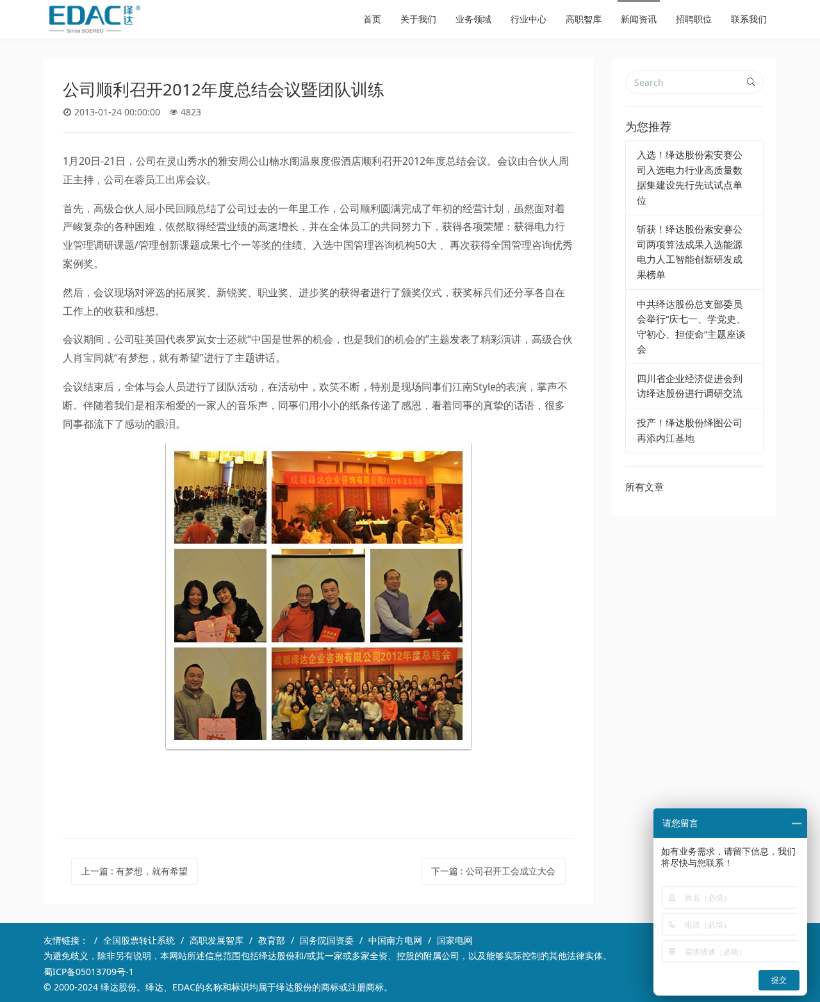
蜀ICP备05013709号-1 (89, 971)
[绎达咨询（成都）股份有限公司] (95, 19)
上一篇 (134, 871)
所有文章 (644, 486)
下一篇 (493, 871)
